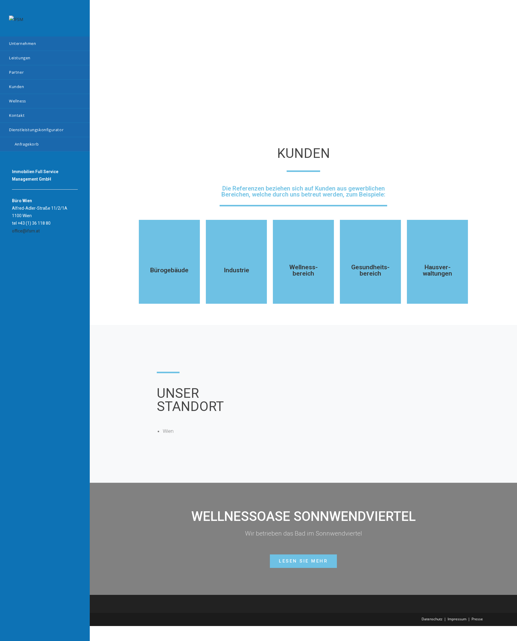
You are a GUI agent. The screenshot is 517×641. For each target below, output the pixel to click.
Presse (477, 619)
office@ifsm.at (26, 231)
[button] (303, 561)
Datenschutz (432, 619)
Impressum (457, 619)
